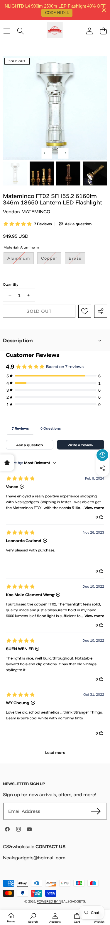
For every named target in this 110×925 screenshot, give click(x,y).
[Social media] (102, 468)
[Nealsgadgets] (54, 31)
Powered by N (49, 901)
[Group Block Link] (55, 855)
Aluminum (20, 259)
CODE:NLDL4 (57, 13)
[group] (15, 174)
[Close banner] (104, 10)
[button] (103, 31)
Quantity (10, 284)
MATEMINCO (35, 211)
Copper (51, 259)
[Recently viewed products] (102, 455)
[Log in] (89, 31)
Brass (77, 259)
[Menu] (6, 31)
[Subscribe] (96, 811)
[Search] (20, 31)
